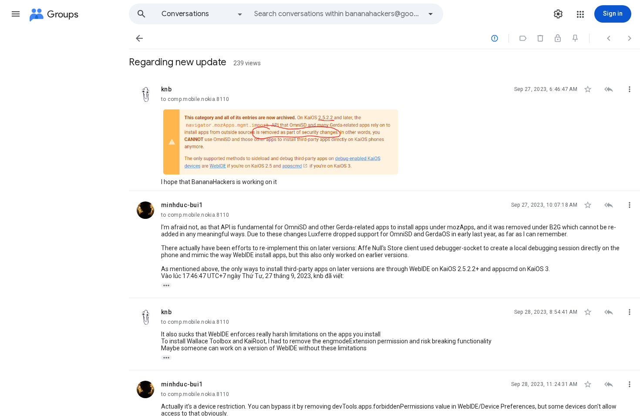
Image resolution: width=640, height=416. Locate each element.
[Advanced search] (430, 14)
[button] (15, 13)
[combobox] (338, 14)
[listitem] (384, 133)
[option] (202, 14)
